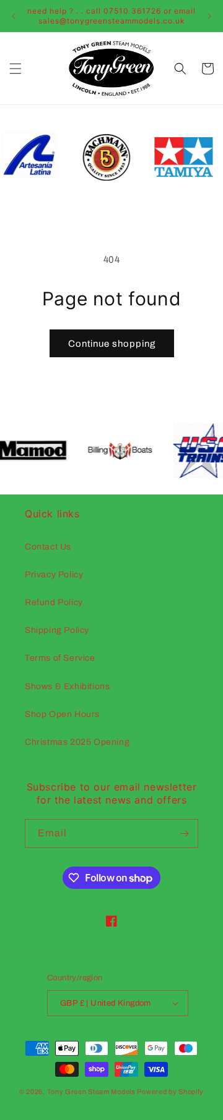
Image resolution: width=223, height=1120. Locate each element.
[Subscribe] (184, 833)
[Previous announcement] (13, 16)
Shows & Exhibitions (67, 686)
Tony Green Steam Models (91, 1091)
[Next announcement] (209, 16)
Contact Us (48, 546)
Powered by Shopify (170, 1091)
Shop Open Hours (62, 714)
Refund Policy (54, 602)
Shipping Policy (57, 630)
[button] (15, 68)
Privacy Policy (54, 574)
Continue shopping (111, 344)
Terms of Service (60, 658)
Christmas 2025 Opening (77, 742)
